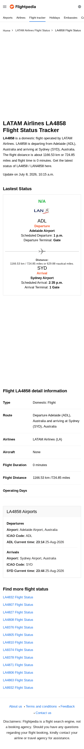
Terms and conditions (41, 706)
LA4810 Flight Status (18, 642)
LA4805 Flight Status (18, 635)
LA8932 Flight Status (18, 688)
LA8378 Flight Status (18, 657)
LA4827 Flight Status (18, 612)
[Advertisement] (42, 78)
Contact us (43, 713)
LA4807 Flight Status (18, 605)
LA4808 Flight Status (18, 620)
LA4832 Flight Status (18, 597)
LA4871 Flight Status (18, 665)
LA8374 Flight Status (18, 650)
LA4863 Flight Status (18, 680)
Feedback (68, 706)
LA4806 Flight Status (18, 672)
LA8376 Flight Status (18, 627)
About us (15, 706)
